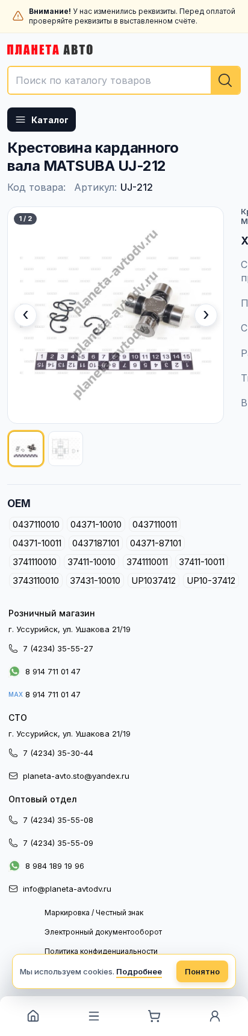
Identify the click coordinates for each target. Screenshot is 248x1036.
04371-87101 (155, 543)
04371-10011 (37, 543)
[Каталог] (94, 1016)
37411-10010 (91, 562)
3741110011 (147, 562)
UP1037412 (153, 580)
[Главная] (33, 1016)
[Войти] (215, 1016)
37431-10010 (95, 580)
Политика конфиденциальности (101, 951)
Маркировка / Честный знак (94, 912)
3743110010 (36, 580)
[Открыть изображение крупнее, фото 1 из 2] (115, 315)
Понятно (202, 971)
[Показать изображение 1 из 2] (25, 448)
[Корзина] (154, 1016)
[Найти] (225, 80)
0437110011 (154, 524)
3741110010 (35, 562)
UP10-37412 (211, 580)
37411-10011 (202, 562)
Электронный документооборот (103, 931)
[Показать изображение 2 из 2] (65, 448)
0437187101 (95, 543)
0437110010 (36, 524)
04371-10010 (96, 524)
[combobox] (124, 80)
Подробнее (139, 971)
